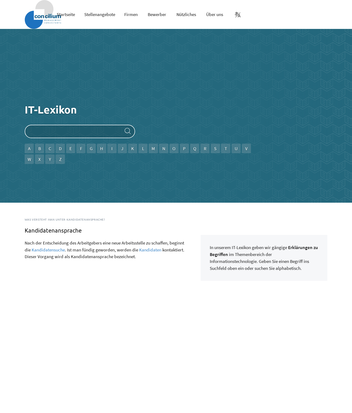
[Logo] (32, 14)
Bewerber (157, 14)
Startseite (66, 14)
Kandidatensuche (48, 250)
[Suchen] (127, 131)
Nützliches (186, 14)
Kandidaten (150, 250)
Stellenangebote (99, 14)
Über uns (214, 14)
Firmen (131, 14)
